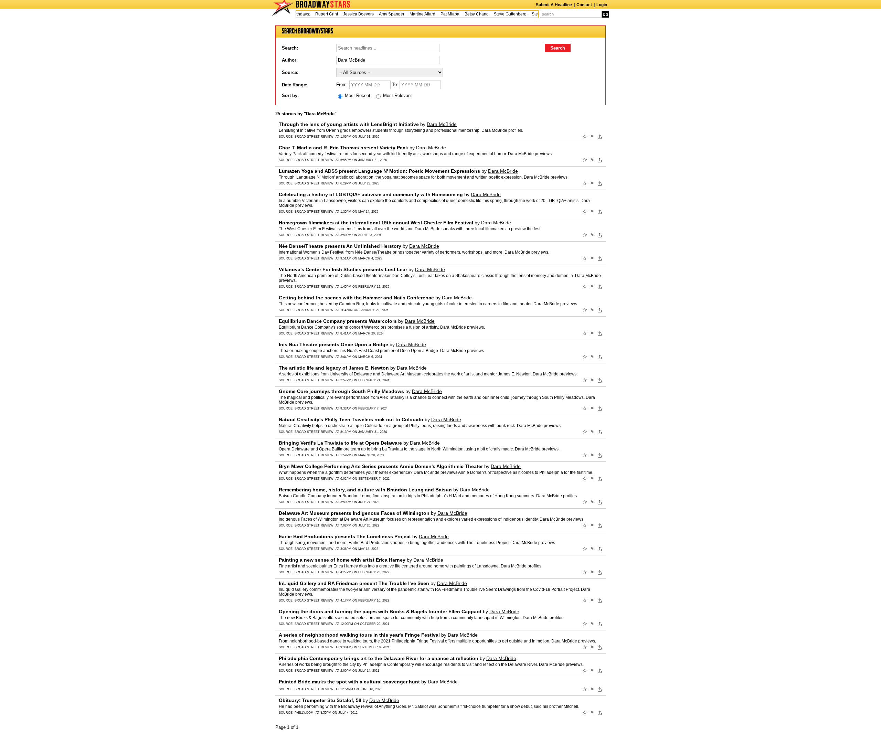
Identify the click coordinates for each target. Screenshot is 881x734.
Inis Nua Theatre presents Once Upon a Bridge (333, 344)
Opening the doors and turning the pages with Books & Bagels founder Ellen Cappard (380, 611)
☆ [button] (584, 136)
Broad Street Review (314, 136)
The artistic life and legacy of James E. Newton (334, 368)
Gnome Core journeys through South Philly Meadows (341, 391)
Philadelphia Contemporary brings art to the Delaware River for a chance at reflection (378, 658)
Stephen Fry (534, 14)
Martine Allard (413, 14)
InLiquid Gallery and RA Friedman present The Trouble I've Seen (354, 583)
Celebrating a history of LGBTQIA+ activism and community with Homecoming (371, 194)
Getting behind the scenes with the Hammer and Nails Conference (356, 297)
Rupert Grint (317, 14)
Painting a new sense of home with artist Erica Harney (342, 560)
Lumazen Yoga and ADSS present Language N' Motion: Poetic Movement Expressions (379, 171)
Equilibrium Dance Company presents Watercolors (338, 321)
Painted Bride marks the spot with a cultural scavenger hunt (349, 681)
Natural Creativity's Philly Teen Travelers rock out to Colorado (351, 419)
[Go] (605, 14)
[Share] (599, 137)
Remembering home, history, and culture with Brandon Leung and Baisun (365, 489)
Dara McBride (442, 124)
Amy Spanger (382, 14)
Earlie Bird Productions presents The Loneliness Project (345, 536)
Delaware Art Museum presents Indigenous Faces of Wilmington (354, 513)
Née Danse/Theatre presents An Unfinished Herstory (340, 246)
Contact (584, 4)
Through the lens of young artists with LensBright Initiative (349, 124)
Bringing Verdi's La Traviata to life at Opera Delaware (340, 443)
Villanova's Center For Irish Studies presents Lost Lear (343, 269)
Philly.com (304, 712)
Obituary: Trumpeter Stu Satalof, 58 (320, 700)
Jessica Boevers (349, 14)
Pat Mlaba (441, 14)
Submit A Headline (554, 4)
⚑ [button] (592, 136)
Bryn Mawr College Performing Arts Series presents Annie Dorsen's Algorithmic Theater (381, 466)
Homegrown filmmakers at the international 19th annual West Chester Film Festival (376, 222)
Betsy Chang (468, 14)
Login (601, 4)
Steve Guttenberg (501, 14)
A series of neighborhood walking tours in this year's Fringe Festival (359, 635)
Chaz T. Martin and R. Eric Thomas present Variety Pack (343, 147)
